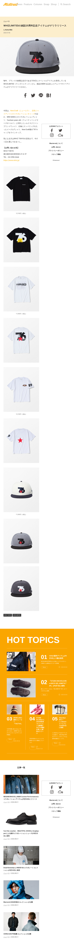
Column (38, 4)
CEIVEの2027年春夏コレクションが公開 (17, 934)
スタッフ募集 (56, 154)
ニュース (6, 21)
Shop (54, 4)
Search (67, 4)
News (19, 4)
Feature (28, 4)
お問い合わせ (56, 147)
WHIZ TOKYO (7, 615)
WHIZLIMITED (16, 615)
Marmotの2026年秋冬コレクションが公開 (18, 902)
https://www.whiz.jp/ (11, 160)
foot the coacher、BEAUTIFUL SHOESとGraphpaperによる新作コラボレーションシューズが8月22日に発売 (21, 833)
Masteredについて (56, 143)
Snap (46, 4)
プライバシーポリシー (56, 151)
